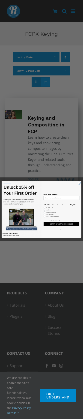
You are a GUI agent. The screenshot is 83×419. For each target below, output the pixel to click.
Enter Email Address (51, 195)
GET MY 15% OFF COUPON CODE (61, 224)
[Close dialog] (79, 183)
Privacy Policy (21, 408)
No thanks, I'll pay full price (61, 228)
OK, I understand (57, 395)
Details (12, 413)
